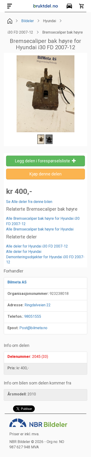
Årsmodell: (17, 394)
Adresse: (15, 305)
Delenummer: (19, 356)
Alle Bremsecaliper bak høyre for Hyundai (40, 229)
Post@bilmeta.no (33, 328)
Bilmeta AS (17, 282)
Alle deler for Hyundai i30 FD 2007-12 (37, 246)
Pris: (11, 368)
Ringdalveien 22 (37, 305)
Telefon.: (15, 316)
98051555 (32, 316)
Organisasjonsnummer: (28, 293)
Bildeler (27, 21)
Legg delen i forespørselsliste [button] (43, 160)
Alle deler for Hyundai (23, 251)
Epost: (12, 328)
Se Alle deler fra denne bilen (29, 201)
